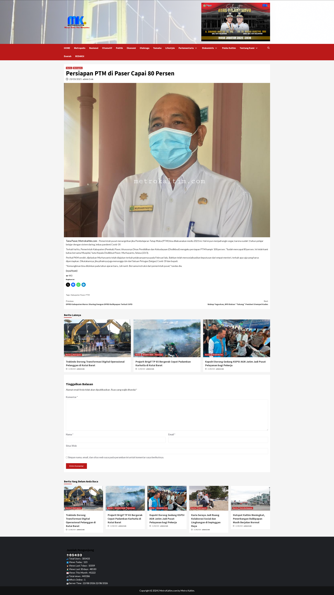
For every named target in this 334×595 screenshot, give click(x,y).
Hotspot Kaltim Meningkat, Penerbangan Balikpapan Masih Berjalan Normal (249, 518)
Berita (69, 68)
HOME (67, 47)
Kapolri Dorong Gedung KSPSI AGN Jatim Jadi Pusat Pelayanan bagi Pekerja (166, 518)
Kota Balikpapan (246, 508)
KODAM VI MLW (148, 355)
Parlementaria (186, 47)
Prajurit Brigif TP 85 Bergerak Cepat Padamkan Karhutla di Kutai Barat (125, 518)
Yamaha (157, 47)
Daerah (67, 56)
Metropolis (79, 47)
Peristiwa (158, 355)
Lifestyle (170, 47)
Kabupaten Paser (78, 295)
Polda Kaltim (229, 47)
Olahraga (144, 47)
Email (171, 434)
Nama (69, 434)
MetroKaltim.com (168, 590)
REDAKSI (79, 56)
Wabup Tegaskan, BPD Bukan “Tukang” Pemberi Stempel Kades (238, 303)
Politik (119, 47)
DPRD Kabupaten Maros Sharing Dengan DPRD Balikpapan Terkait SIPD (99, 303)
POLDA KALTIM (217, 355)
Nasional (93, 47)
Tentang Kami (247, 47)
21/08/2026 (72, 369)
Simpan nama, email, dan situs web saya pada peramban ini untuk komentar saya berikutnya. (116, 457)
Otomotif (107, 47)
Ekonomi (131, 47)
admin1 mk (88, 79)
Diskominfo (208, 47)
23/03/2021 (75, 79)
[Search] (268, 47)
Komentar (72, 397)
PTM (88, 295)
